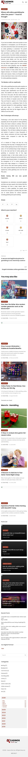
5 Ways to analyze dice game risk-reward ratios (13, 434)
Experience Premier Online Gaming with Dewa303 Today (13, 507)
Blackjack (3, 668)
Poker (2, 689)
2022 (4, 718)
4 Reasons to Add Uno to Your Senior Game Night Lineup (11, 474)
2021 (3, 721)
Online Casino (7, 563)
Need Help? (14, 753)
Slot (2, 691)
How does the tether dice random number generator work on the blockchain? (13, 306)
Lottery (3, 678)
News (2, 681)
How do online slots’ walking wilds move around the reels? (13, 567)
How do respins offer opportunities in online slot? (14, 602)
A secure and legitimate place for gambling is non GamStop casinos (13, 259)
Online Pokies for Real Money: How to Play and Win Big (13, 387)
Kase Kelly (5, 318)
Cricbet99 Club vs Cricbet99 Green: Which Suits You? (14, 534)
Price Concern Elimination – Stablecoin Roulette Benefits (11, 347)
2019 (3, 727)
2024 (4, 712)
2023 (4, 715)
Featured (3, 673)
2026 (4, 698)
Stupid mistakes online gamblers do (14, 269)
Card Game (4, 670)
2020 (4, 724)
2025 (4, 710)
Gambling (4, 9)
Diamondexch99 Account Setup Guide (13, 551)
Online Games (5, 686)
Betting (5, 530)
